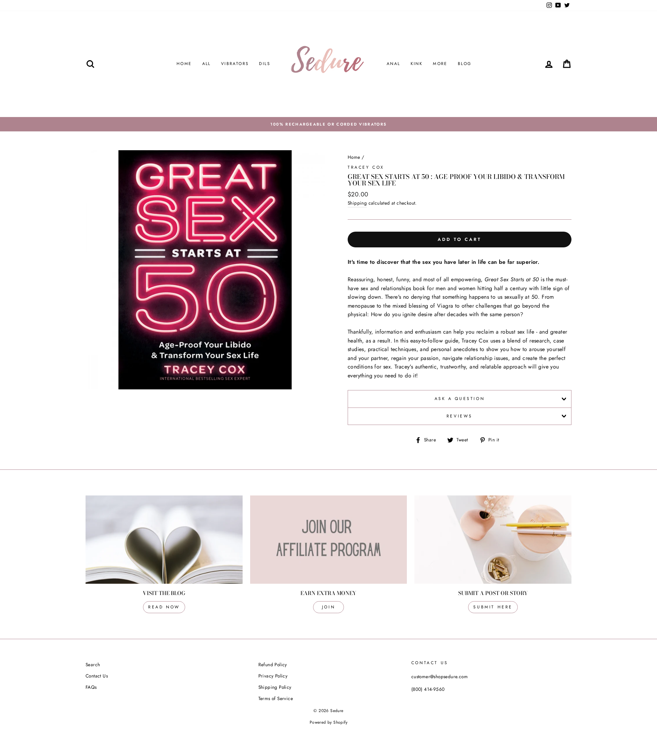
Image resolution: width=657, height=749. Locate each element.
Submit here (493, 607)
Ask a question (460, 399)
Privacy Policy (273, 675)
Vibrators (235, 64)
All (206, 64)
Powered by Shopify (328, 722)
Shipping (357, 202)
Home (184, 64)
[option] (328, 124)
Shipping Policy (275, 687)
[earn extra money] (328, 539)
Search (93, 664)
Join (328, 607)
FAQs (91, 687)
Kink (417, 64)
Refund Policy (272, 664)
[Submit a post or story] (492, 539)
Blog (465, 64)
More (440, 64)
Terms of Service (275, 698)
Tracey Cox (366, 167)
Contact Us (97, 675)
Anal (393, 64)
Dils (264, 64)
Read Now (164, 607)
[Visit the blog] (164, 539)
